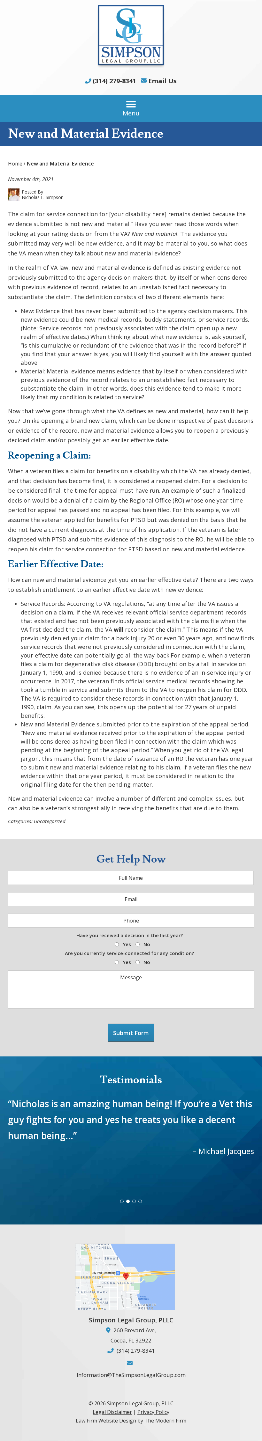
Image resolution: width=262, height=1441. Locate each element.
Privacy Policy (153, 1411)
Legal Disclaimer (112, 1411)
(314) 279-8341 (114, 81)
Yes (127, 944)
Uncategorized (50, 821)
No (146, 944)
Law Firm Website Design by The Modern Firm (131, 1420)
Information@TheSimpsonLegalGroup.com (131, 1375)
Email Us (162, 81)
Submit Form (131, 1033)
